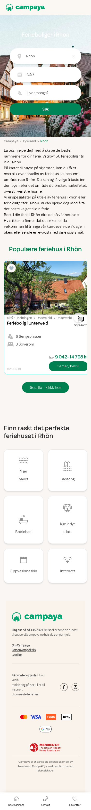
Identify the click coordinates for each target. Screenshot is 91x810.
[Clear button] (73, 56)
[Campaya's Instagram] (75, 687)
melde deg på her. (23, 685)
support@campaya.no (29, 635)
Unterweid (44, 318)
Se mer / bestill (68, 366)
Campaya (11, 141)
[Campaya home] (24, 7)
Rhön (44, 141)
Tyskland (29, 141)
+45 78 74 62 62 (41, 630)
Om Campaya (21, 645)
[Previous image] (12, 317)
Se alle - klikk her (45, 387)
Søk (45, 109)
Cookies (17, 655)
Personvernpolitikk (24, 650)
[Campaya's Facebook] (64, 687)
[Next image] (78, 317)
